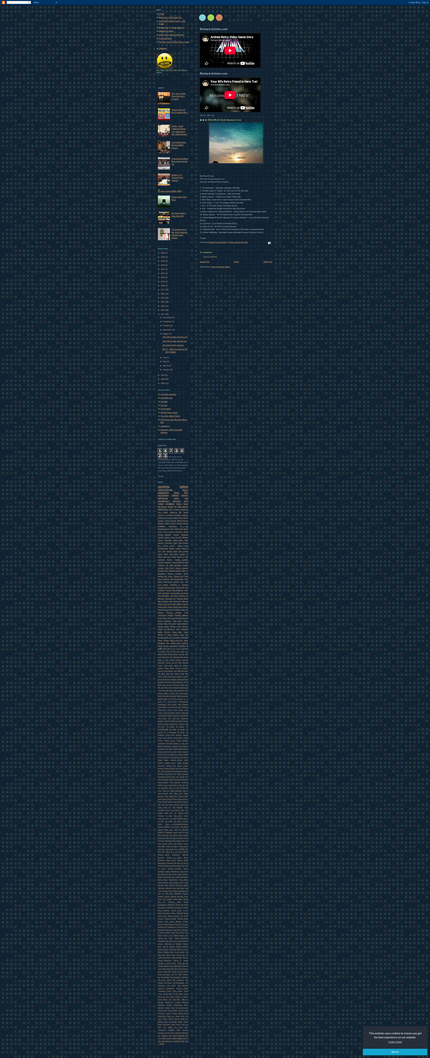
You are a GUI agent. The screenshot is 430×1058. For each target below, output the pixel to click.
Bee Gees (172, 682)
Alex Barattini (175, 657)
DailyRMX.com (166, 398)
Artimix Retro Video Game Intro (171, 35)
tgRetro (175, 495)
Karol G (181, 832)
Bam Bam (166, 679)
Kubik (168, 590)
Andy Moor (173, 554)
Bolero (169, 560)
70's (159, 551)
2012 (163, 310)
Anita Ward (168, 665)
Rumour (169, 930)
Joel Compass (169, 587)
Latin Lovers (162, 843)
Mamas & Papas (174, 857)
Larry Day (184, 841)
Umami (169, 1005)
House (167, 810)
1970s (164, 649)
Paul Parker (183, 543)
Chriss (177, 713)
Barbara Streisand (177, 679)
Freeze (165, 785)
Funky (185, 518)
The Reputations (179, 983)
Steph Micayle (182, 963)
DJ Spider (181, 729)
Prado (186, 905)
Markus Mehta (182, 860)
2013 (163, 306)
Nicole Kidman (163, 882)
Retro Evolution (164, 621)
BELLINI (181, 671)
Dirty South (172, 752)
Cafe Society (172, 701)
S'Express (184, 930)
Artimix (171, 507)
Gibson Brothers (176, 791)
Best (164, 685)
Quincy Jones (176, 910)
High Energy (183, 507)
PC (163, 893)
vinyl (172, 529)
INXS (182, 810)
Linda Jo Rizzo (172, 846)
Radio (160, 913)
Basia (166, 682)
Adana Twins (162, 654)
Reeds (186, 913)
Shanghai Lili (169, 944)
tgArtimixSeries (165, 490)
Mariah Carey (171, 860)
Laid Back (165, 593)
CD (165, 701)
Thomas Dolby (182, 988)
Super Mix (167, 971)
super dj (185, 548)
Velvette (167, 1008)
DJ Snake (173, 729)
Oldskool (168, 888)
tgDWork (178, 515)
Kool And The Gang (176, 838)
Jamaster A (165, 426)
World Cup (184, 1019)
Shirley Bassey (163, 949)
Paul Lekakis (167, 899)
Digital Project (183, 749)
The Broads (165, 977)
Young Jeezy (175, 1024)
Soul (178, 629)
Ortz (171, 891)
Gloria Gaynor (170, 521)
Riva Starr (177, 621)
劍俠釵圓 (181, 1036)
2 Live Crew (175, 649)
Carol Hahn (162, 707)
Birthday (176, 687)
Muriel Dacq (177, 607)
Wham (165, 1019)
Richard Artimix (170, 918)
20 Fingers (162, 651)
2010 (163, 375)
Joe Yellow (184, 827)
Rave (165, 618)
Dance (179, 504)
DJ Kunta (170, 726)
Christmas (184, 713)
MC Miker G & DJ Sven (172, 852)
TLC (172, 974)
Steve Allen (177, 632)
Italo (186, 498)
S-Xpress (161, 932)
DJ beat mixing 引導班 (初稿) (170, 191)
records (166, 646)
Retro (176, 492)
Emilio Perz (171, 766)
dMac (178, 1030)
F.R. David (180, 777)
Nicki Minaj (184, 877)
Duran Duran (174, 757)
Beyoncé (177, 685)
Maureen (170, 863)
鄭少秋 (182, 1041)
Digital (175, 749)
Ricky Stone (169, 921)
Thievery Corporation (166, 988)
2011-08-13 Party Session (173, 345)
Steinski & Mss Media (167, 963)
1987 (168, 649)
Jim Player (175, 827)
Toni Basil (184, 637)
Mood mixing (168, 607)
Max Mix (177, 863)
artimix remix (175, 643)
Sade (173, 932)
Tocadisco (176, 637)
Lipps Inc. (161, 849)
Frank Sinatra (163, 782)
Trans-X (185, 997)
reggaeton (174, 646)
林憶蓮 (174, 1038)
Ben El (186, 682)
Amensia (185, 660)
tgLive (185, 490)
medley (178, 548)
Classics (176, 715)
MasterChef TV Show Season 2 (171, 28)
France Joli (178, 576)
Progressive (179, 907)
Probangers (170, 907)
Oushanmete (183, 891)
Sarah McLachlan (181, 938)
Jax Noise (169, 821)
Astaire (182, 554)
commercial (162, 1030)
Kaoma (175, 832)
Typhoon (178, 1002)
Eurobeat (161, 774)
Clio (169, 718)
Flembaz (178, 779)
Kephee (180, 835)
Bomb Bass (184, 693)
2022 (163, 269)
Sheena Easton (169, 946)
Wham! (166, 640)
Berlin (160, 685)
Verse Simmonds (182, 1008)
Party (175, 543)
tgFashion (184, 1033)
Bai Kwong (172, 676)
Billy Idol (161, 687)
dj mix (184, 526)
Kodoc (160, 838)
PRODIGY (178, 893)
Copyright (179, 721)
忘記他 (169, 1038)
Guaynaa (180, 799)
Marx (160, 601)
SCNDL (167, 932)
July (165, 357)
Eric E (160, 771)
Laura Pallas (175, 593)
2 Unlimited (184, 649)
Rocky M (171, 924)
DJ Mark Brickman (174, 565)
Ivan (182, 582)
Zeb (164, 1027)
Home (236, 262)
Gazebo (161, 521)
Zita (167, 643)
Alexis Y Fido (163, 660)
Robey (165, 924)
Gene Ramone (164, 579)
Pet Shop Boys (166, 546)
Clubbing (161, 565)
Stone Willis (162, 969)
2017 (163, 290)
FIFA (159, 779)
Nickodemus (173, 880)
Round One (162, 930)
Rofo (165, 624)
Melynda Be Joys (179, 866)
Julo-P (176, 830)
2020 (163, 277)
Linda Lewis (183, 846)
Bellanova (179, 682)
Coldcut (160, 721)
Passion (167, 896)
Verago (172, 548)
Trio (170, 999)
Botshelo (173, 696)
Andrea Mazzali (171, 662)
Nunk (182, 882)
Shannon (179, 944)
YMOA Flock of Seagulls (167, 1022)
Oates (183, 610)
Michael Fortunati (174, 868)
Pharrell (170, 615)
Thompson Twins (164, 991)
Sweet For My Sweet (180, 971)
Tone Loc (161, 997)
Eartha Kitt (162, 576)
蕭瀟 (163, 1041)
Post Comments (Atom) (220, 267)
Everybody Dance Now (166, 777)
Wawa (178, 1016)
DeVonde (169, 743)
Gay (177, 788)
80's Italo (176, 651)
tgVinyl (184, 495)
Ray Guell (171, 618)
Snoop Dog (181, 955)
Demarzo (175, 746)
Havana (170, 802)
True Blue (176, 999)
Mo (159, 874)
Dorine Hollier (183, 754)
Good (166, 796)
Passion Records (177, 896)
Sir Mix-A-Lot (169, 629)
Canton (161, 562)
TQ (176, 974)
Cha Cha (178, 707)
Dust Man (183, 757)
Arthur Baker (169, 668)
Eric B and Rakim (182, 768)
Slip (187, 952)
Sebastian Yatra (163, 941)
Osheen (176, 891)
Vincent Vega (183, 1010)
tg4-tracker (184, 509)
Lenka (186, 843)
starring (178, 1033)
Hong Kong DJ (164, 807)
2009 (163, 379)
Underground (163, 548)
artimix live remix (175, 1027)
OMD (166, 885)
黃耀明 (162, 1044)
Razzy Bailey (171, 913)
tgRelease (177, 501)
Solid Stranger (177, 957)
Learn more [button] (395, 1042)
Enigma (160, 768)
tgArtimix (164, 486)
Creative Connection (170, 724)
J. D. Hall (172, 818)
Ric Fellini (184, 916)
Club (186, 562)
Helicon (185, 802)
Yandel (180, 1022)
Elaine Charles (182, 763)
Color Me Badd (169, 721)
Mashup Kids (167, 601)
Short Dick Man (174, 949)
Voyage (174, 1013)
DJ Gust (163, 405)
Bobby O (167, 693)
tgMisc (176, 498)
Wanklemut (162, 1016)
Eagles (166, 760)
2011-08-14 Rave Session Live (175, 337)
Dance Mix (170, 735)
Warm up (170, 1016)
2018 (163, 286)
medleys (185, 643)
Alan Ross (166, 657)
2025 (163, 257)
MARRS (182, 849)
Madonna (173, 512)
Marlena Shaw (182, 599)
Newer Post (204, 262)
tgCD (186, 501)
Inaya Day (168, 813)
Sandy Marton (182, 624)
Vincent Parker (172, 1010)
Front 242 (181, 785)
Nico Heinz (183, 880)
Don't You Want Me (170, 754)
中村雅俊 (164, 1036)
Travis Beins (162, 999)
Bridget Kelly (162, 699)
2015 (163, 298)
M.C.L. (176, 849)
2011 (163, 314)
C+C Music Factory (175, 699)
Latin (173, 537)
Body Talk (175, 693)
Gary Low (172, 788)
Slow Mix (161, 955)
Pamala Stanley (174, 612)
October (166, 326)
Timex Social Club (165, 994)
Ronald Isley (171, 927)
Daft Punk (169, 568)
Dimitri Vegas (163, 752)
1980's (177, 529)
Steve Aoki (183, 546)
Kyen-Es (161, 841)
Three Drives (177, 991)
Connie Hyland (172, 518)
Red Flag (180, 913)
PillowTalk (171, 905)
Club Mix (175, 718)
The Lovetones (178, 980)
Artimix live (162, 518)
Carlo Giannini (183, 704)
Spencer (167, 632)
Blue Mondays (180, 690)
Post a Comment (210, 257)
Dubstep (167, 757)
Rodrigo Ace (162, 927)
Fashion (171, 779)
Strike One (170, 969)
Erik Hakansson (177, 771)
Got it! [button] (395, 1052)
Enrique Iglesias (169, 768)
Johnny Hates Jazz (165, 830)
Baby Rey (170, 674)
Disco (185, 504)
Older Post (267, 262)
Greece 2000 (183, 796)
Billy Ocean (169, 687)
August (166, 334)
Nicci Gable (175, 877)
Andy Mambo (183, 662)
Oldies (186, 885)
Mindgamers (175, 871)
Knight (186, 835)
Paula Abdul (177, 899)
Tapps (169, 635)
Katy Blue (165, 835)
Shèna (160, 952)
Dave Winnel (168, 738)
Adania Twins (171, 551)
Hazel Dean (178, 802)
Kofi (186, 587)
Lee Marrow (178, 843)
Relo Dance (162, 916)
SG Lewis (172, 624)
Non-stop (168, 543)
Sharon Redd (163, 626)
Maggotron (176, 855)
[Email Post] (269, 243)
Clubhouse (184, 718)
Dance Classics (181, 568)
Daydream (161, 743)
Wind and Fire (176, 640)
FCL (186, 777)
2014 (163, 302)
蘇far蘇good (169, 1041)
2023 (163, 265)
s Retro (172, 1033)
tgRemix (185, 515)
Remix (185, 512)
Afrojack (181, 654)
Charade (167, 562)
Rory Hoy (180, 927)
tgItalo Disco (163, 509)
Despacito (161, 749)
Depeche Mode (181, 532)
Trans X (178, 997)
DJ (176, 507)
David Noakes (182, 740)
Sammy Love (168, 935)
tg (165, 515)
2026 (163, 253)
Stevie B (185, 966)
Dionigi (176, 535)
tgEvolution (163, 495)
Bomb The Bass (163, 696)
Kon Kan (166, 838)
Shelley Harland (182, 946)
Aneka (160, 665)
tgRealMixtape (163, 501)
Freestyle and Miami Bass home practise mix (179, 161)
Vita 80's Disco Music (169, 412)
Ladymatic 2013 (169, 841)
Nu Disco (176, 610)
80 (171, 651)
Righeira (179, 921)
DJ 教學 (181, 732)
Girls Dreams (163, 793)
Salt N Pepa (179, 932)
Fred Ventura (175, 782)
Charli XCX (162, 710)
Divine (179, 752)
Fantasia (165, 779)
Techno (176, 635)
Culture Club (183, 724)
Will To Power (173, 1019)
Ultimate (185, 1002)
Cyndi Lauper (168, 532)
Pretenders (161, 907)
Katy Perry (180, 587)
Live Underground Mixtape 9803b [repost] (178, 145)
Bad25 (165, 676)
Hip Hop (176, 805)
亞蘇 (170, 1036)
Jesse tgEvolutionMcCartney (176, 824)
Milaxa (167, 871)
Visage (168, 1013)
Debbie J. (177, 743)
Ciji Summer (162, 715)
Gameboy (164, 788)
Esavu (186, 771)
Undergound (178, 1005)
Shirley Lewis (175, 626)
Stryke (177, 969)
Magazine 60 (170, 599)
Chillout (161, 504)
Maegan (161, 599)
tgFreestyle (162, 507)
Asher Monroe (168, 671)
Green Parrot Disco (164, 799)
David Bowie (178, 738)
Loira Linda (169, 849)
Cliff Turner (162, 718)
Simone (161, 515)
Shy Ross (184, 949)
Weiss (160, 640)
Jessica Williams (164, 827)
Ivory (167, 818)
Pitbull (173, 523)
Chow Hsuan (178, 710)
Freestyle (184, 535)
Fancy (170, 576)
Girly (171, 793)
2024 (163, 261)
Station (185, 960)
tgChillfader (170, 504)
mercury (185, 1030)
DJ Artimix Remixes (168, 394)
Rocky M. (178, 924)
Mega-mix (177, 601)
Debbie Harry (163, 571)
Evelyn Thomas (182, 774)
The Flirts (184, 977)
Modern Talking (164, 523)
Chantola (185, 707)
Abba (182, 651)
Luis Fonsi (174, 596)
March (166, 366)
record (167, 1033)
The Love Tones (164, 980)
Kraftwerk (161, 590)
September (167, 330)
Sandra (176, 935)
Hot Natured (178, 807)
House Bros (175, 810)
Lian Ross (184, 593)
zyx (159, 1036)
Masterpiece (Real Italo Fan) (170, 17)
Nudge (177, 882)
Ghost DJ (165, 791)
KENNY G (161, 832)
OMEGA (172, 885)
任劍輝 (174, 1036)
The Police (168, 983)
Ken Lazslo (174, 835)
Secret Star (173, 941)
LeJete (170, 843)
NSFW (160, 877)
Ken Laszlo (163, 512)
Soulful (176, 509)
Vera (173, 1008)
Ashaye (160, 671)
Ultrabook (161, 1005)
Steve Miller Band (175, 966)
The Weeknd (183, 985)
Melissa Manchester (165, 866)
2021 (163, 273)
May (165, 361)
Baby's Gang (179, 674)
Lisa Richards (163, 596)
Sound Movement (164, 960)
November (167, 321)
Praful (160, 618)
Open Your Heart (178, 888)
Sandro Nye (183, 935)
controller (171, 1030)
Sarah (171, 938)
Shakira (160, 944)
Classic (169, 715)
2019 (163, 282)
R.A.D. (185, 910)
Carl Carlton (172, 704)
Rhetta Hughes (173, 916)
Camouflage (162, 704)
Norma (171, 882)
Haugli (164, 802)
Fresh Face (173, 785)
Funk (186, 576)
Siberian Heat (168, 952)
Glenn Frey (178, 793)
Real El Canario (182, 618)
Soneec (185, 957)
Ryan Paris (177, 930)
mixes (160, 646)
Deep (184, 571)
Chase (170, 710)
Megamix (168, 540)
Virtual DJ (161, 1013)
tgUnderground (164, 529)
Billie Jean (184, 685)
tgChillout (182, 646)
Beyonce (170, 685)
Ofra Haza (179, 885)
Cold (159, 532)
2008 (163, 383)
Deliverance (167, 746)
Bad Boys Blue (169, 557)
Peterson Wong (174, 902)
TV (165, 635)
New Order (167, 877)
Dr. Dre (160, 757)
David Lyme (170, 740)
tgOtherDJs (163, 492)
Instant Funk (183, 813)
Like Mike (161, 846)
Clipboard (162, 48)
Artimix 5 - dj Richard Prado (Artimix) (177, 177)
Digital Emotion (164, 535)
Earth (186, 573)
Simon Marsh (179, 952)
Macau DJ (184, 596)
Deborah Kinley (175, 571)
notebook (161, 1033)
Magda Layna (163, 855)
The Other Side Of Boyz (170, 416)
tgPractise (163, 498)
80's (186, 492)
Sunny (160, 971)
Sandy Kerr (162, 938)
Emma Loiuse (182, 766)
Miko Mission (177, 604)
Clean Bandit (183, 715)
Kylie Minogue (177, 590)
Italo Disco (178, 816)
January (166, 370)
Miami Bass (178, 540)
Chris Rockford (169, 713)
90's (163, 551)
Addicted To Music (166, 31)
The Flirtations (175, 977)
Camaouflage (183, 701)
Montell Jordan (166, 874)
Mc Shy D (184, 863)
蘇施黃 (176, 1041)
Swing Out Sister (164, 974)
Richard (160, 918)
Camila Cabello (181, 560)
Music (171, 509)
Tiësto (186, 994)
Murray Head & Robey (180, 874)
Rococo (185, 924)
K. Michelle (184, 830)
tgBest (184, 486)
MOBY (186, 852)
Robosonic (173, 526)
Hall (171, 579)
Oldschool (161, 888)
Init (175, 813)
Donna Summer (175, 573)
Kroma (186, 838)
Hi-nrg (171, 805)
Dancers (179, 735)
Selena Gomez (183, 941)
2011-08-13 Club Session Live (175, 341)
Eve (175, 774)
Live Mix (178, 537)
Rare (164, 913)
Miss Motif (184, 871)
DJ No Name (165, 409)
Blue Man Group (168, 690)
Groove (174, 799)
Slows (168, 955)
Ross (186, 927)
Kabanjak (169, 832)
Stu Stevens (184, 969)
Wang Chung (183, 1013)
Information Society (171, 582)
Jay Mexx (177, 821)
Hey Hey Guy (163, 805)
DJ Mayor (180, 726)
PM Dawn (169, 893)
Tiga (170, 637)
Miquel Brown (182, 521)
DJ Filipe (163, 402)
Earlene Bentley (176, 760)
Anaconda (161, 662)
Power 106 (179, 905)
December (167, 317)
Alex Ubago (184, 657)
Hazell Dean (179, 579)
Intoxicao (161, 816)
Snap (173, 955)
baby (186, 1027)
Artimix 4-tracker (182, 668)
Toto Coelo (170, 997)
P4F (159, 893)
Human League (164, 537)
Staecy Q (177, 960)
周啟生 (164, 1038)
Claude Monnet (178, 562)
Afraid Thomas (173, 654)
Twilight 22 (169, 1002)
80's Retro (184, 529)
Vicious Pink (162, 1010)
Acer (186, 651)
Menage (185, 601)
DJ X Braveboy (170, 732)
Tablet (180, 974)
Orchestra (165, 891)
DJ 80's (161, 726)
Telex (182, 635)
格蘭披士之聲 (181, 1038)
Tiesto (186, 991)
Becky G (180, 557)
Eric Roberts (167, 771)
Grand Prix (173, 796)
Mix (180, 512)
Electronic (161, 766)
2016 (163, 294)
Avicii (176, 671)
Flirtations (184, 779)
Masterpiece (162, 863)
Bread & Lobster (182, 696)
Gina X (185, 791)
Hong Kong (184, 805)
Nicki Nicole (162, 880)
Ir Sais (169, 816)
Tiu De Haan (178, 994)
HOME (161, 14)
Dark (181, 518)
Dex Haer (169, 749)
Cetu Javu (170, 707)
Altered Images (175, 660)
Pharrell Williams (181, 615)
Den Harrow (183, 746)
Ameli (166, 554)
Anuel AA (177, 665)
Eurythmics (169, 774)
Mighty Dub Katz (164, 604)
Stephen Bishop (163, 966)
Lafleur (178, 841)
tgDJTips (170, 515)
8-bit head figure (165, 38)
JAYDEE (180, 818)
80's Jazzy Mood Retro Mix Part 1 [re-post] (178, 96)
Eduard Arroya (170, 763)
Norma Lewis (168, 610)
